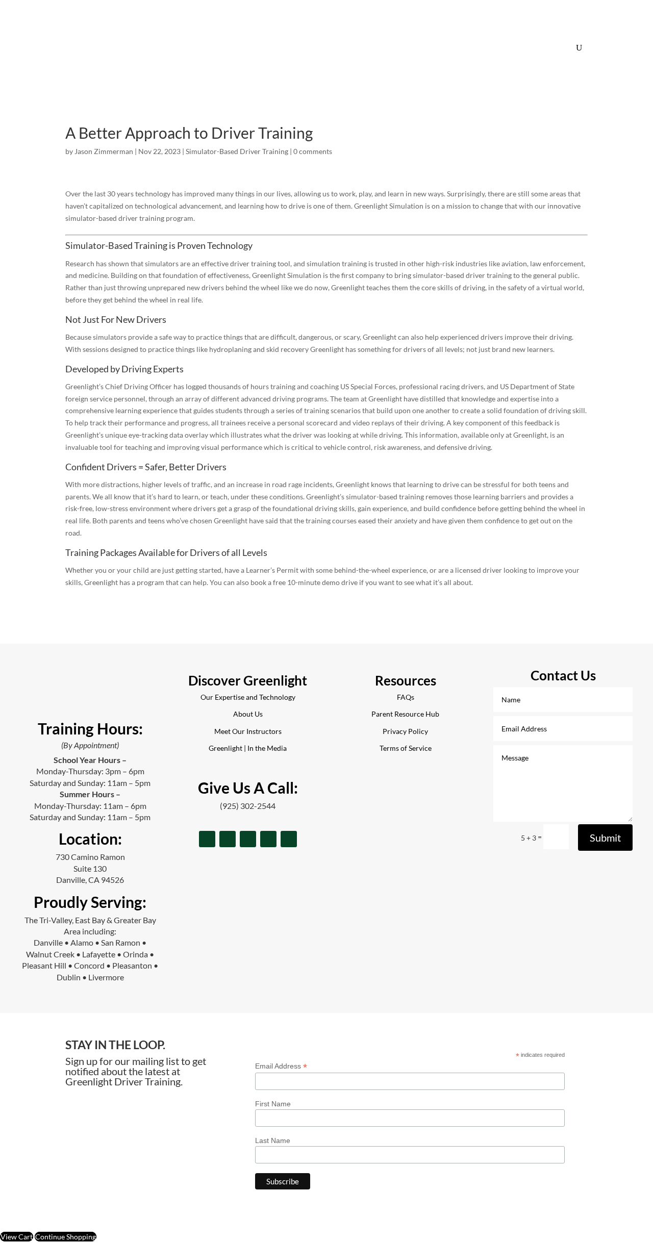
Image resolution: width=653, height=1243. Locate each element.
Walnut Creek (50, 954)
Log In (543, 47)
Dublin (69, 977)
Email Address (281, 1066)
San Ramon (120, 942)
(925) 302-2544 (247, 805)
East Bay (90, 920)
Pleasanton (132, 965)
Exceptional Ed (440, 47)
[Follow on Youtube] (289, 839)
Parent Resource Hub (405, 713)
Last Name (272, 1140)
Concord (89, 965)
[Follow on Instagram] (227, 839)
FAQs (356, 47)
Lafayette (98, 954)
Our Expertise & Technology (292, 47)
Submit (605, 837)
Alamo (81, 942)
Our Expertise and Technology (247, 697)
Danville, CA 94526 (90, 879)
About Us (391, 47)
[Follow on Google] (268, 839)
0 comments (312, 151)
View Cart (17, 1236)
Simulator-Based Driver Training (237, 151)
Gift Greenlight (498, 47)
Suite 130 (90, 868)
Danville (48, 942)
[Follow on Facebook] (207, 839)
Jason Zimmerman (103, 151)
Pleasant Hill (44, 965)
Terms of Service (406, 748)
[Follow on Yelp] (248, 839)
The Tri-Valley (48, 920)
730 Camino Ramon (90, 856)
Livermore (106, 977)
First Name (273, 1104)
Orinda (135, 954)
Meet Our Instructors (248, 731)
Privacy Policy (405, 731)
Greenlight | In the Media (248, 748)
